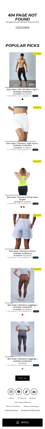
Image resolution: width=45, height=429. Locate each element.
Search (11, 398)
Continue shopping (22, 27)
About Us (33, 398)
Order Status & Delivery (22, 402)
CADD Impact (35, 410)
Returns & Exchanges (31, 406)
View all (22, 378)
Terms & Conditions (13, 406)
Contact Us (22, 398)
